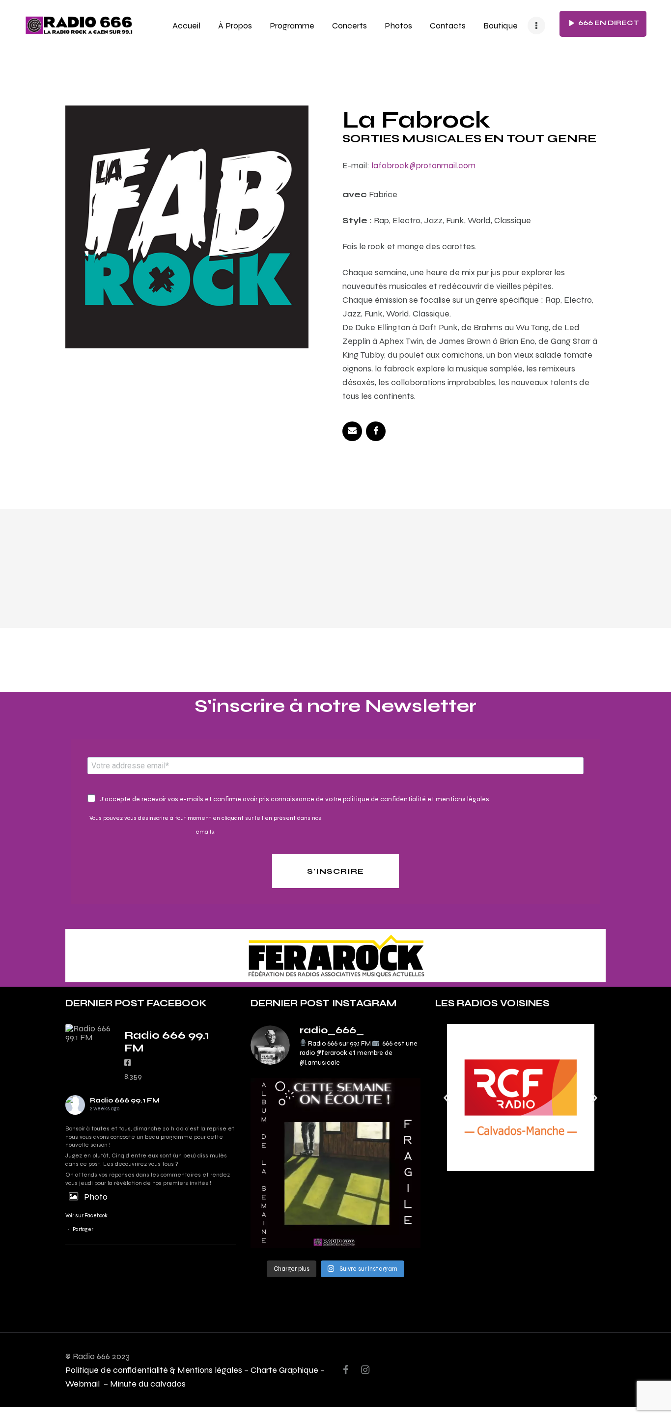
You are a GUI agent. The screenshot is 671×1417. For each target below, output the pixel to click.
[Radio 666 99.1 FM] (89, 1033)
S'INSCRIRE (335, 871)
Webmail (83, 1383)
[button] (446, 1097)
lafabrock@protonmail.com (423, 165)
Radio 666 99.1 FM (125, 1100)
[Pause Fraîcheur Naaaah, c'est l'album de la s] (336, 1163)
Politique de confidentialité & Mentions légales (153, 1370)
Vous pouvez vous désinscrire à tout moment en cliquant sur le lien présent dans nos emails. (205, 824)
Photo (96, 1196)
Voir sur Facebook (86, 1215)
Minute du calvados (148, 1383)
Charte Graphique (284, 1370)
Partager (83, 1229)
